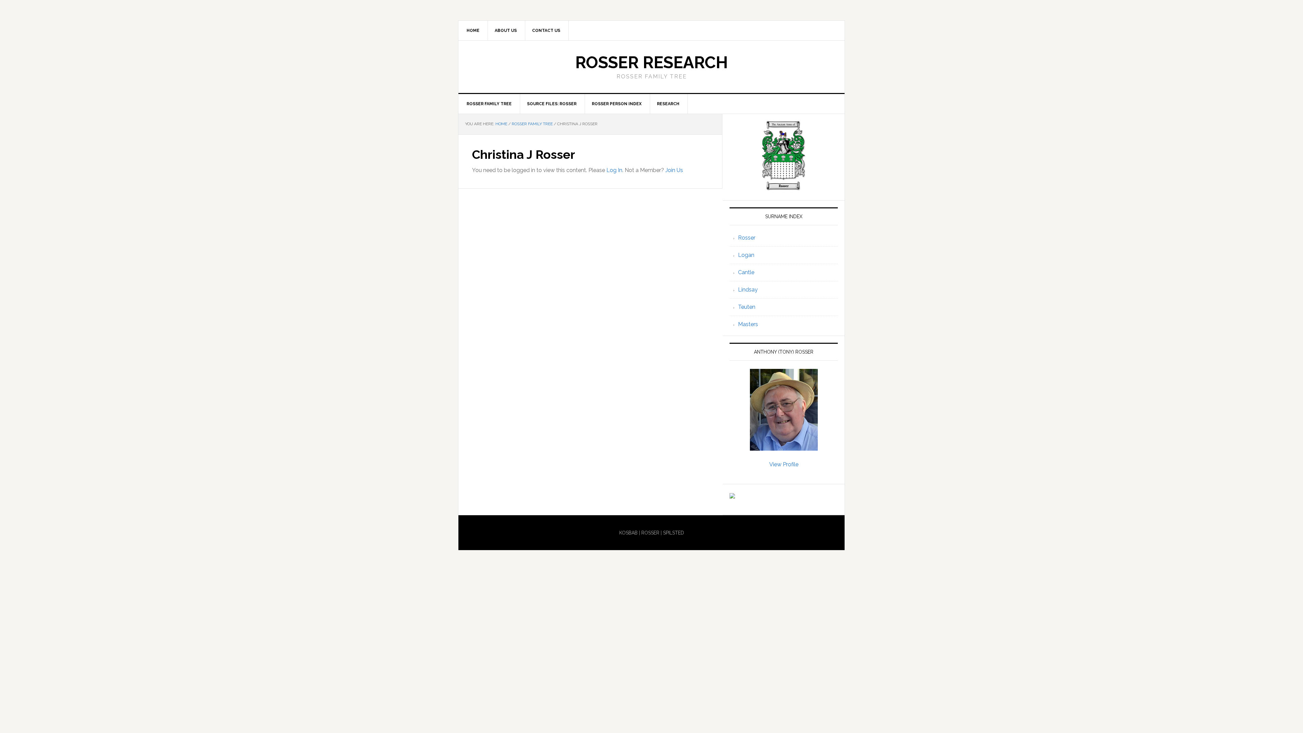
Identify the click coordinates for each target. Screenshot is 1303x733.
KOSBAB (628, 532)
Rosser (746, 237)
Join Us (674, 170)
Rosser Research (651, 62)
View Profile (783, 464)
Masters (748, 324)
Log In (614, 170)
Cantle (746, 272)
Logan (746, 255)
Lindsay (748, 289)
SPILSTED (673, 532)
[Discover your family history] (732, 495)
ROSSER (650, 532)
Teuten (746, 307)
